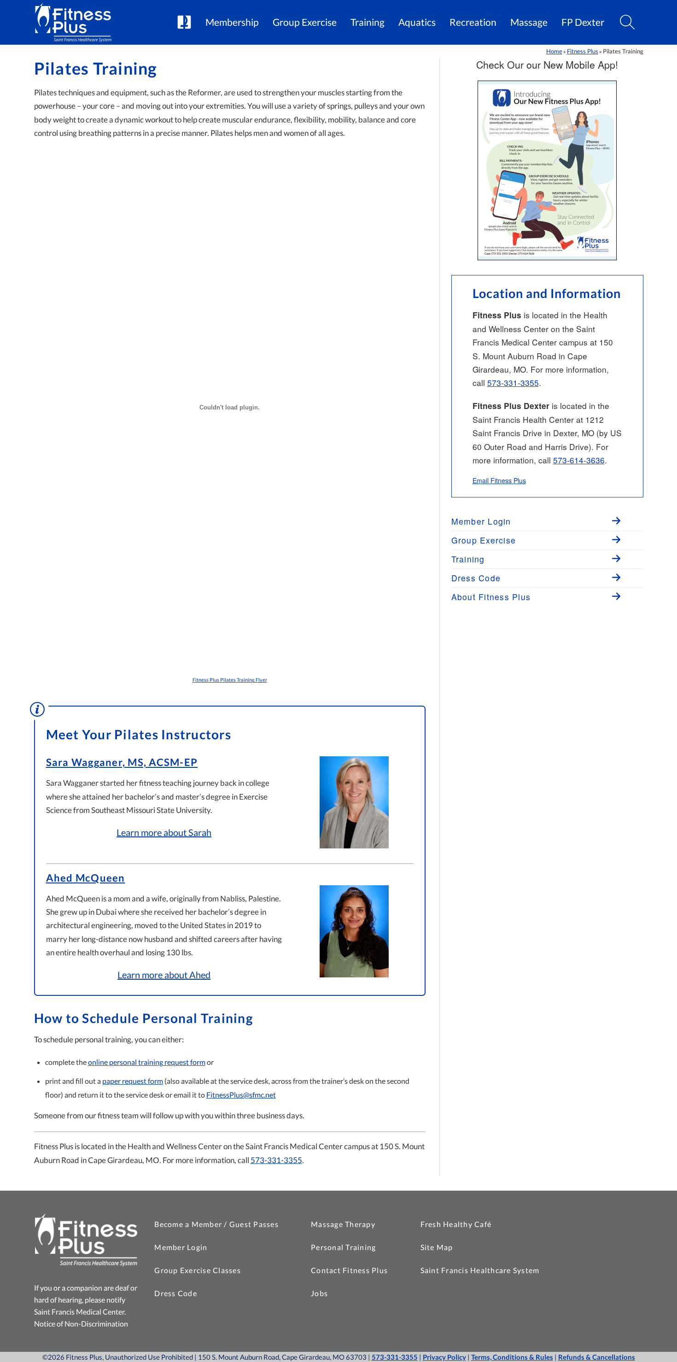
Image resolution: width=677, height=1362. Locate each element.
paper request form (132, 1080)
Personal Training (343, 1247)
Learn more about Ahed (163, 974)
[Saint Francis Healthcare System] (184, 23)
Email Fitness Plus (499, 480)
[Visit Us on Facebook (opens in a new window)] (565, 1222)
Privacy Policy (444, 1357)
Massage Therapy (343, 1224)
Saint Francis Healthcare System (480, 1270)
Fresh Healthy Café (456, 1224)
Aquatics (417, 22)
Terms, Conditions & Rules (512, 1357)
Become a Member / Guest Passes (216, 1224)
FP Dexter (582, 22)
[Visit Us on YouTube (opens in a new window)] (611, 1222)
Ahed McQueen (85, 878)
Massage (529, 22)
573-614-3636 (579, 460)
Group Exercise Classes (197, 1270)
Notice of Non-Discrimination (81, 1323)
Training (367, 22)
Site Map (436, 1247)
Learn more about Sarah (164, 832)
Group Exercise (305, 22)
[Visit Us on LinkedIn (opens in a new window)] (634, 1222)
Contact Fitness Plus (349, 1270)
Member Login (180, 1247)
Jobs (319, 1293)
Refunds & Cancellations (596, 1357)
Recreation (472, 22)
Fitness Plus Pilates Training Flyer (230, 680)
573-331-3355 (276, 1160)
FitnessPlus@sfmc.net (241, 1094)
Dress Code (175, 1293)
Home (554, 51)
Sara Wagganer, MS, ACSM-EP (122, 762)
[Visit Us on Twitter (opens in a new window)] (588, 1222)
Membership (232, 22)
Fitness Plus (582, 51)
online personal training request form (146, 1062)
